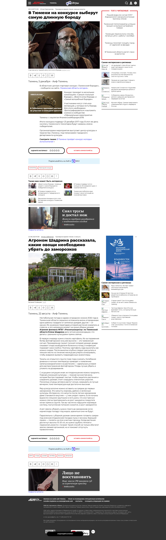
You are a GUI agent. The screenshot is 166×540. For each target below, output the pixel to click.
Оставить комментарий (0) (83, 150)
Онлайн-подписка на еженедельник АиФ (58, 501)
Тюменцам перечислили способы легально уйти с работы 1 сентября (119, 35)
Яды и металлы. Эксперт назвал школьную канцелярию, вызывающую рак (122, 287)
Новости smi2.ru (35, 230)
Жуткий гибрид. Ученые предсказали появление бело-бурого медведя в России (124, 104)
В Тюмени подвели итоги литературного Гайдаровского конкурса (49, 193)
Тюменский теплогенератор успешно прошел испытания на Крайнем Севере (119, 26)
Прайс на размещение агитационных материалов (86, 499)
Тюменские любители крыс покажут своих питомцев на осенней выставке (83, 193)
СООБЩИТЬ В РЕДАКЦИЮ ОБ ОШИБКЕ (97, 501)
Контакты (78, 501)
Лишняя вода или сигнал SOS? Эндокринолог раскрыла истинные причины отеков (119, 17)
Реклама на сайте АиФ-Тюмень (54, 499)
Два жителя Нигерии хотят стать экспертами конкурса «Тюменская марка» (50, 200)
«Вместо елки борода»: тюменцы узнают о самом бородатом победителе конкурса (49, 186)
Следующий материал (65, 534)
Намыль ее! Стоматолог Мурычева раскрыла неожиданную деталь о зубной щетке (123, 89)
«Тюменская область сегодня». (74, 88)
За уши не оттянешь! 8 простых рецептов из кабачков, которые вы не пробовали (124, 295)
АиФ (44, 302)
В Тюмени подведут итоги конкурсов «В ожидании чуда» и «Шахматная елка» (85, 186)
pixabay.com (65, 70)
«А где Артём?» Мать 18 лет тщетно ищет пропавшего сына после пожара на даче (123, 67)
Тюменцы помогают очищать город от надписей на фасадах (119, 44)
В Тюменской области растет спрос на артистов (119, 53)
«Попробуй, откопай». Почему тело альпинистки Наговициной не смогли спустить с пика (123, 74)
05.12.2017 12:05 (33, 9)
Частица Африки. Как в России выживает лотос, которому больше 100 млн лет (123, 309)
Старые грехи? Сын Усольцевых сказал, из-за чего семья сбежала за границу (124, 302)
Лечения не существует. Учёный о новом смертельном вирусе (123, 81)
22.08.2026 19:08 (33, 237)
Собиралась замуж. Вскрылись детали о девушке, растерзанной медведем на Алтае (122, 97)
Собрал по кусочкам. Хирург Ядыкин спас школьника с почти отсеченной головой (124, 324)
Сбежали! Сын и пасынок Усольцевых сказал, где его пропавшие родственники (124, 317)
